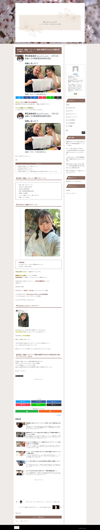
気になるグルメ (69, 110)
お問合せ (68, 190)
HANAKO (75, 74)
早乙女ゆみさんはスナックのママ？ (25, 169)
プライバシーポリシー (71, 193)
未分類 (67, 104)
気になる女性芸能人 (70, 120)
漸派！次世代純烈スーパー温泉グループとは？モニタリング (75, 171)
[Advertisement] (38, 388)
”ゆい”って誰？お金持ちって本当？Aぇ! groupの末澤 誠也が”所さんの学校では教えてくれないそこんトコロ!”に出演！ (75, 151)
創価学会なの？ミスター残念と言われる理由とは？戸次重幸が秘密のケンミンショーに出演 (75, 143)
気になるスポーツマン (71, 114)
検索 (67, 130)
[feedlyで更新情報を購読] (26, 411)
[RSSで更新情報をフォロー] (50, 411)
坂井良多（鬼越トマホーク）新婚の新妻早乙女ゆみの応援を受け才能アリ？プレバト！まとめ (37, 171)
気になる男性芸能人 (70, 123)
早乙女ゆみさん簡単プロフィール (25, 168)
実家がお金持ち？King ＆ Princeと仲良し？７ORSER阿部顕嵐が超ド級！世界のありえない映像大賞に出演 (75, 165)
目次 (37, 163)
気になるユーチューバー (71, 117)
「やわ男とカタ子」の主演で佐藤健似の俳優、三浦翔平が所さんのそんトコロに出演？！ (75, 159)
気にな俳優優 (69, 126)
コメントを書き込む (39, 517)
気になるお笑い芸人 (70, 107)
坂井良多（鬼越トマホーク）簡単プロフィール (28, 166)
